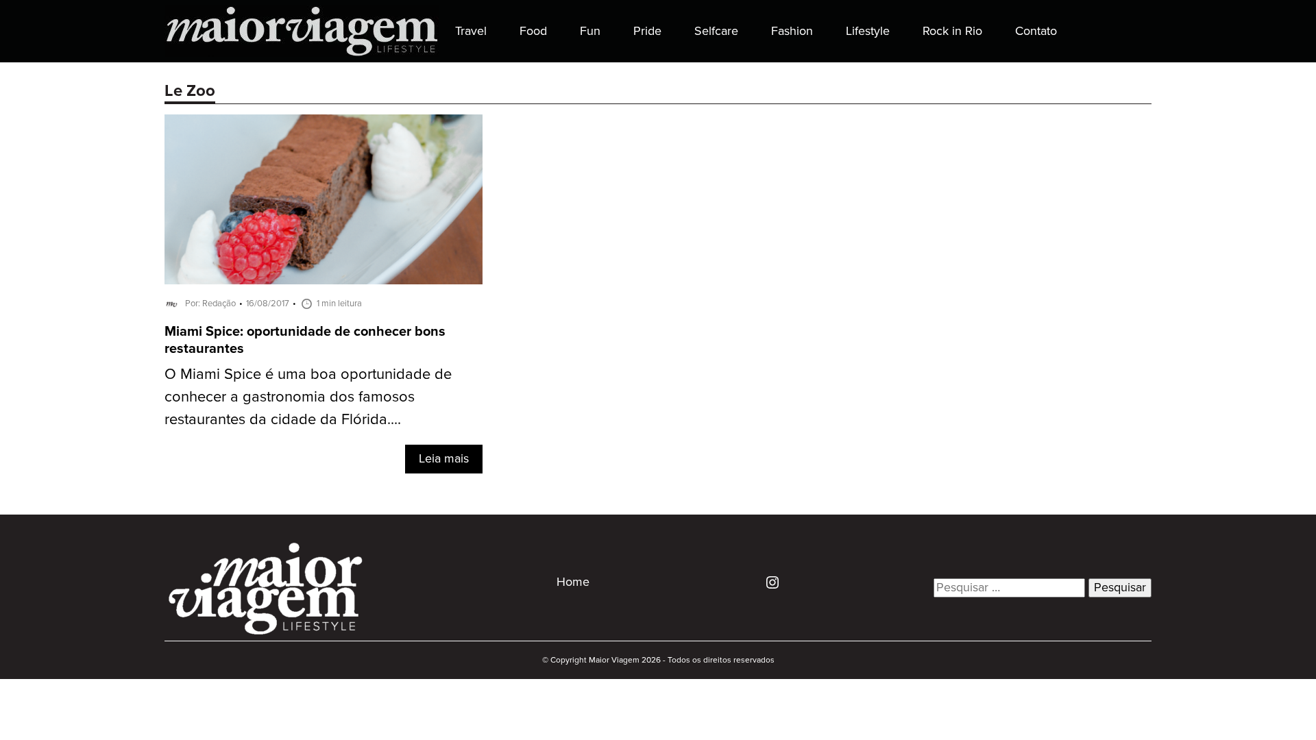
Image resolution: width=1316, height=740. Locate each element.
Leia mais (444, 459)
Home (573, 582)
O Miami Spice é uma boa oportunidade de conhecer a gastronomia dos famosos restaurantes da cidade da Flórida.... (308, 397)
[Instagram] (767, 582)
